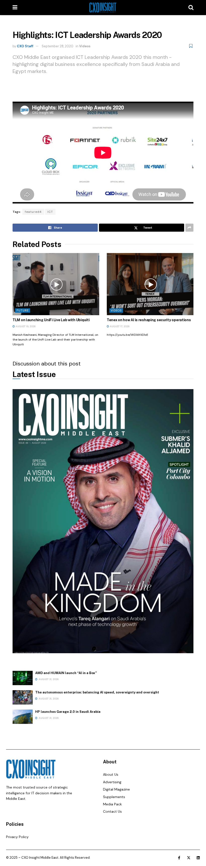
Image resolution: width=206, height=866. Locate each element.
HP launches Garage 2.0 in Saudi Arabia (67, 712)
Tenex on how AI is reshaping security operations (149, 320)
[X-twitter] (188, 857)
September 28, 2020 (57, 46)
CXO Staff (25, 46)
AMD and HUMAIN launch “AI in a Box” (66, 673)
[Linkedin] (198, 857)
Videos (84, 46)
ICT (50, 212)
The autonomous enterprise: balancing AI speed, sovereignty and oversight (97, 692)
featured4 (33, 212)
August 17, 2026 (119, 326)
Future (23, 310)
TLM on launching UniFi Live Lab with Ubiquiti (51, 320)
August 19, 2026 (25, 326)
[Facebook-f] (179, 857)
